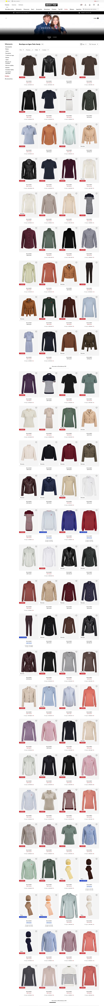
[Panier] (98, 5)
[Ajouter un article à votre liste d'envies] (36, 55)
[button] (83, 44)
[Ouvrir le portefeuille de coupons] (81, 5)
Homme (14, 4)
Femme (7, 4)
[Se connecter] (85, 5)
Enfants (21, 4)
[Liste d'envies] (94, 5)
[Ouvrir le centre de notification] (90, 5)
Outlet (8, 1)
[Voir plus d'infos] (29, 86)
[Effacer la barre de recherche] (98, 9)
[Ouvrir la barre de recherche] (83, 9)
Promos (28, 50)
